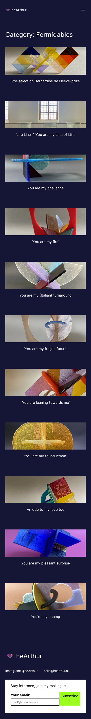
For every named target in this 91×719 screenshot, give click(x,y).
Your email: (20, 695)
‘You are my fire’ (45, 242)
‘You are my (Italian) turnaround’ (45, 295)
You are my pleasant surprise (45, 563)
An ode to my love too (45, 509)
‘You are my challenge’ (45, 188)
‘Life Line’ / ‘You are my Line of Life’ (45, 135)
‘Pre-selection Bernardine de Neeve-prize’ (45, 81)
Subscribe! (70, 699)
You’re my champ (45, 617)
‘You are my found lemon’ (45, 456)
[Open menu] (83, 10)
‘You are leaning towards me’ (45, 402)
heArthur (19, 10)
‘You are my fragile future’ (45, 349)
